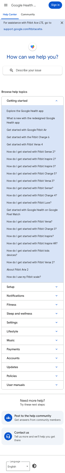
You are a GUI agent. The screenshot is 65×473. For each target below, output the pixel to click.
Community (28, 14)
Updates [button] (12, 367)
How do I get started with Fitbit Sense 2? (31, 151)
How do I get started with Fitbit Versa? (29, 221)
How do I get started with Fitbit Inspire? (30, 236)
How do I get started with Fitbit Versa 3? (31, 180)
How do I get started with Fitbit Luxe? (29, 202)
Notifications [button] (15, 296)
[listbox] (18, 466)
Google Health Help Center (24, 5)
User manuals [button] (16, 385)
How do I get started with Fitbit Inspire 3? (31, 166)
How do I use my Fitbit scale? (24, 277)
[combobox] (32, 70)
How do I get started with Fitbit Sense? (30, 188)
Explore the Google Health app (25, 111)
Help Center (10, 14)
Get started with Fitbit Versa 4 (25, 144)
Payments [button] (13, 349)
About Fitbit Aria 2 (17, 269)
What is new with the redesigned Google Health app (31, 120)
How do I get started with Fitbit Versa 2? (31, 262)
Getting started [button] (17, 101)
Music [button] (11, 340)
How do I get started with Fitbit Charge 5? (32, 173)
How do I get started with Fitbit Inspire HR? (32, 243)
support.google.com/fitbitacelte (23, 29)
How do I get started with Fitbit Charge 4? (32, 195)
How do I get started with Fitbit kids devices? (28, 253)
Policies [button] (12, 376)
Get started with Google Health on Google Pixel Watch (32, 212)
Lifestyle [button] (12, 331)
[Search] (11, 70)
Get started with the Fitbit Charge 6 (28, 137)
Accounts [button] (13, 358)
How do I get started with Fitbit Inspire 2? (31, 159)
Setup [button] (10, 287)
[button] (5, 5)
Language (15, 461)
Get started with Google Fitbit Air (27, 130)
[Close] (62, 23)
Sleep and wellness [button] (19, 313)
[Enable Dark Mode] (34, 466)
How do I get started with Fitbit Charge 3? (32, 228)
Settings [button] (12, 322)
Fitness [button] (11, 305)
